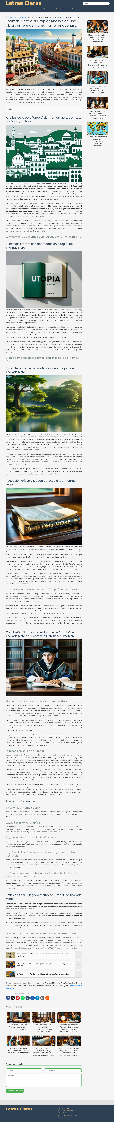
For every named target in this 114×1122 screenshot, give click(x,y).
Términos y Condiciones (65, 1110)
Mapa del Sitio (62, 1118)
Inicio (39, 9)
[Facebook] (8, 998)
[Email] (42, 998)
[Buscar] (108, 3)
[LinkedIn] (32, 998)
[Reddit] (47, 998)
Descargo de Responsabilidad (67, 1115)
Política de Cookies (64, 1113)
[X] (13, 998)
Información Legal (63, 1108)
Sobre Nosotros (61, 9)
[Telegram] (37, 998)
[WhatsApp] (23, 998)
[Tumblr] (27, 998)
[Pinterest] (18, 998)
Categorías (48, 9)
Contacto (72, 9)
